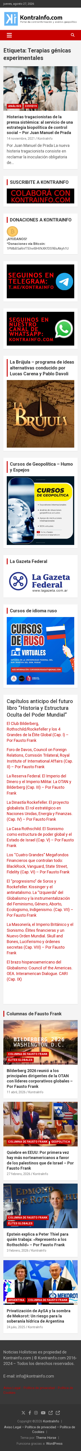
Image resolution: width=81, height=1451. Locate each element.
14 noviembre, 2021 (21, 138)
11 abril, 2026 (16, 1092)
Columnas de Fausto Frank (34, 1013)
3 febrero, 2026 (18, 1250)
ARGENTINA (16, 1300)
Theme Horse (46, 1438)
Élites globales (20, 1059)
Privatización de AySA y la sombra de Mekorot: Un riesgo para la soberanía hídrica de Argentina (38, 1316)
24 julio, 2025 (16, 1327)
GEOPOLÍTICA (60, 1141)
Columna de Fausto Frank (27, 1054)
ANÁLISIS (14, 106)
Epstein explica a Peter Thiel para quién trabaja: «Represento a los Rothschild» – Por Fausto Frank (37, 1239)
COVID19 (31, 106)
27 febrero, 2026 (18, 1174)
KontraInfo (45, 138)
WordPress (54, 1444)
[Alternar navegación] (9, 35)
